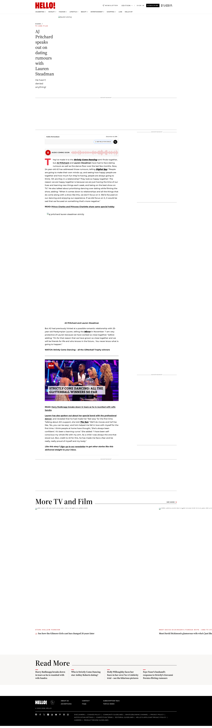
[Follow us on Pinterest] (60, 714)
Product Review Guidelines (96, 720)
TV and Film (41, 26)
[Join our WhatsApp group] (68, 714)
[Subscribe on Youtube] (52, 714)
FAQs (84, 704)
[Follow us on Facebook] (40, 714)
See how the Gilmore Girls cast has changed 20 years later (66, 633)
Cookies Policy (94, 714)
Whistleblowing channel (136, 714)
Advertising (66, 704)
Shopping (110, 12)
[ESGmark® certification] (51, 702)
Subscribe (152, 5)
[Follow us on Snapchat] (56, 714)
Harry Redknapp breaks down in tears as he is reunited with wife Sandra (50, 675)
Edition (126, 6)
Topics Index (109, 704)
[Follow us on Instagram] (36, 714)
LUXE (120, 12)
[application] (82, 380)
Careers (77, 720)
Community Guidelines (113, 714)
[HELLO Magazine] (45, 5)
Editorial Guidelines (124, 717)
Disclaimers (79, 714)
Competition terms (104, 717)
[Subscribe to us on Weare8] (64, 714)
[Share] (115, 142)
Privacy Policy (157, 714)
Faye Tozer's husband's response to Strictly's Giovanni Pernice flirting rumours (158, 675)
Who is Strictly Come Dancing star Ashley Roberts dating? (86, 673)
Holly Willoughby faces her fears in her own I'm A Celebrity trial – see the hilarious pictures (122, 675)
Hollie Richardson (53, 137)
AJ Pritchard (63, 163)
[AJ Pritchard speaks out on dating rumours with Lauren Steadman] (166, 5)
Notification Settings (84, 717)
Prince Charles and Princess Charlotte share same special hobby (82, 207)
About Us (65, 701)
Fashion (62, 12)
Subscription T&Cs (110, 701)
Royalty (51, 12)
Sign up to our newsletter (72, 446)
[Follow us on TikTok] (48, 714)
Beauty (83, 12)
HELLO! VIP (128, 12)
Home (38, 24)
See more (171, 502)
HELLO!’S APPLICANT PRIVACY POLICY (151, 717)
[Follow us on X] (44, 714)
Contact (86, 701)
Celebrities (39, 12)
